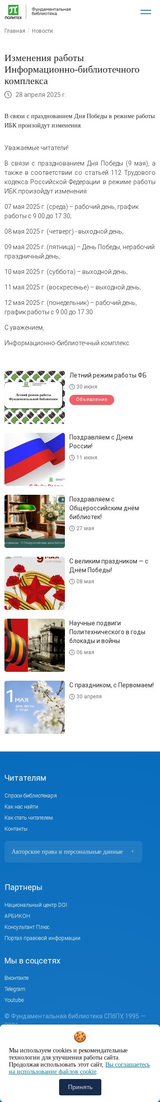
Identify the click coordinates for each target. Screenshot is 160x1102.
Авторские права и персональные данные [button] (73, 851)
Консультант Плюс (26, 927)
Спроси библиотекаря (30, 796)
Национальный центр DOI (35, 905)
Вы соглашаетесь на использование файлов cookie (79, 1068)
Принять (80, 1086)
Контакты (16, 829)
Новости (42, 31)
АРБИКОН (17, 916)
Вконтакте (16, 978)
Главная (14, 31)
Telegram (14, 989)
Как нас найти (21, 807)
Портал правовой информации (42, 938)
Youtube (14, 1000)
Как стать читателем (28, 818)
